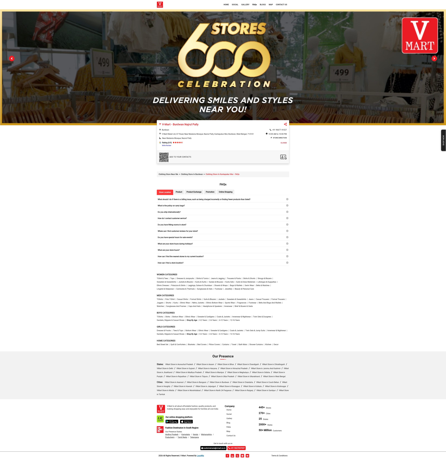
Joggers (160, 303)
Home (227, 4)
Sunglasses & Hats (204, 289)
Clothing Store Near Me (168, 174)
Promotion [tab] (210, 192)
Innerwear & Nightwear (241, 317)
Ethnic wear (185, 303)
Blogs (263, 4)
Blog (228, 423)
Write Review (166, 146)
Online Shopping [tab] (225, 192)
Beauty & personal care (244, 289)
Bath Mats (243, 345)
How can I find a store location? (171, 263)
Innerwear (228, 306)
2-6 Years (213, 320)
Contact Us (281, 4)
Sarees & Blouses (216, 282)
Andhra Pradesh (171, 435)
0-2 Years (203, 320)
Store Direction (280, 138)
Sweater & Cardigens (205, 317)
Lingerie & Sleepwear (165, 289)
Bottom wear (177, 317)
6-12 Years (223, 320)
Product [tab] (179, 192)
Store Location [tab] (165, 192)
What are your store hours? (169, 250)
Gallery (245, 4)
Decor (276, 345)
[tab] (223, 199)
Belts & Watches (262, 286)
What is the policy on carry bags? (171, 206)
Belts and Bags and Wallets (270, 303)
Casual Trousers (262, 299)
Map (271, 4)
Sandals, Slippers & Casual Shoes (170, 320)
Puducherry (170, 438)
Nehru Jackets (198, 303)
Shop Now (443, 140)
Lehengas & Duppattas (266, 282)
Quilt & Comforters (178, 345)
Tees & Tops (178, 331)
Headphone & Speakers (212, 306)
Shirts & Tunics (202, 279)
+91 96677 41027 (279, 130)
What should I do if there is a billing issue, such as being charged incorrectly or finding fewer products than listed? (204, 199)
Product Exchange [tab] (194, 192)
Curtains (225, 345)
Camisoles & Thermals (185, 289)
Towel (233, 345)
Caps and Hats (194, 306)
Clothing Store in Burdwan (192, 174)
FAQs (228, 427)
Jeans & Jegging (218, 279)
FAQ (254, 4)
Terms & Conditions (279, 456)
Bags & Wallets (236, 286)
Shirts (167, 317)
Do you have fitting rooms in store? (172, 225)
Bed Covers (202, 345)
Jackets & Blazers (185, 282)
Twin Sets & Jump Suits (255, 331)
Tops (172, 279)
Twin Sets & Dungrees (262, 317)
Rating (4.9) (167, 143)
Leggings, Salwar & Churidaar (200, 286)
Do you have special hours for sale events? (175, 238)
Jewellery (228, 289)
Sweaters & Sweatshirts (166, 282)
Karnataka (185, 435)
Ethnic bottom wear (214, 303)
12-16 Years (235, 320)
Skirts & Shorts (249, 279)
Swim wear (249, 286)
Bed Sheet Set (162, 345)
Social (235, 4)
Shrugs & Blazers (265, 279)
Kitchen (268, 345)
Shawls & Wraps (221, 286)
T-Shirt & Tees (162, 279)
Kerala (195, 435)
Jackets (221, 299)
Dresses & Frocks (164, 331)
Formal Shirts (195, 299)
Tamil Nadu (182, 438)
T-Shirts (160, 299)
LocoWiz (200, 456)
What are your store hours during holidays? (175, 244)
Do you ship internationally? (169, 212)
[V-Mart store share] (285, 125)
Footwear (218, 289)
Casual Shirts (182, 299)
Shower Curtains (256, 345)
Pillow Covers (214, 345)
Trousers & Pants (234, 279)
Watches (160, 306)
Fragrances (241, 303)
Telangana (194, 438)
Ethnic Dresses (163, 286)
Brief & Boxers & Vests (244, 306)
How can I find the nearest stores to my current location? (181, 257)
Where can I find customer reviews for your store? (178, 231)
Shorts (168, 303)
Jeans (251, 299)
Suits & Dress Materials (245, 282)
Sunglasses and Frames (176, 306)
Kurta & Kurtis (201, 282)
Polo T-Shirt (170, 299)
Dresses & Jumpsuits (185, 279)
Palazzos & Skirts (178, 286)
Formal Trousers (278, 299)
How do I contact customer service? (172, 219)
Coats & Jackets (223, 317)
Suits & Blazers (210, 299)
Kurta (175, 303)
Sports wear (230, 303)
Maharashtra (206, 435)
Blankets (191, 345)
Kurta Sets (229, 282)
